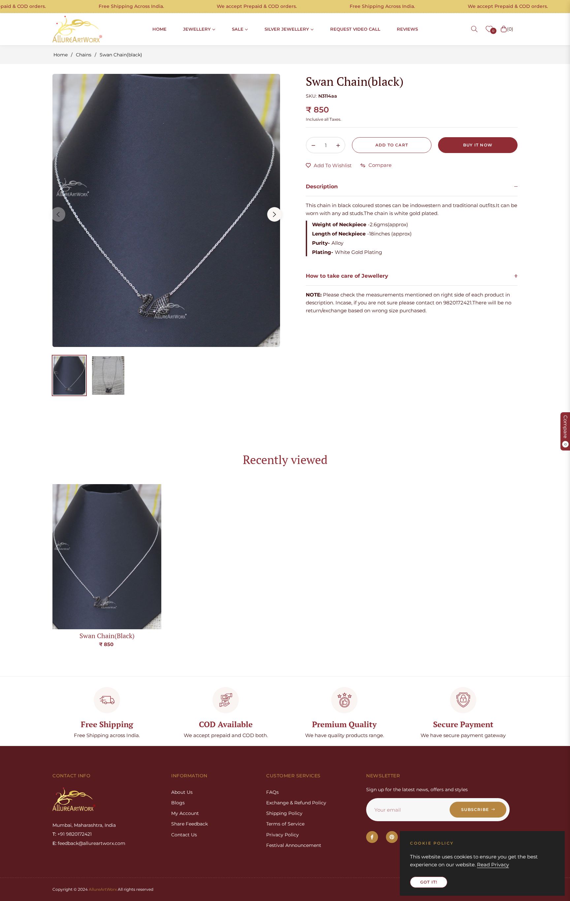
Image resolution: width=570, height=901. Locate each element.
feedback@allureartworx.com (91, 843)
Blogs (178, 803)
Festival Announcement (293, 845)
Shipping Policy (284, 813)
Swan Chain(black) (107, 635)
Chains (83, 55)
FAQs (272, 792)
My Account (185, 813)
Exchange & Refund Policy (296, 803)
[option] (166, 210)
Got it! (428, 882)
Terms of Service (285, 824)
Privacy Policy (282, 835)
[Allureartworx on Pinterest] (392, 837)
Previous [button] (58, 214)
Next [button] (274, 214)
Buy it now (477, 144)
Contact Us (184, 835)
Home (60, 55)
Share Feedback (189, 824)
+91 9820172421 (74, 834)
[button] (474, 29)
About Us (182, 792)
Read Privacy (493, 864)
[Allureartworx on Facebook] (372, 837)
